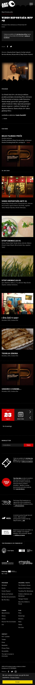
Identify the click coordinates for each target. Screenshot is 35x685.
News (19, 621)
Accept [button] (17, 682)
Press (3, 642)
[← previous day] (30, 418)
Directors (20, 619)
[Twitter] (11, 46)
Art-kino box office (22, 34)
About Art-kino (6, 613)
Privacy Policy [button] (14, 677)
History (4, 616)
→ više (23, 520)
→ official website (19, 506)
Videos (20, 624)
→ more (4, 118)
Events (3, 588)
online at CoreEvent (27, 461)
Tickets (4, 639)
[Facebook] (7, 46)
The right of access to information (8, 655)
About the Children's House (24, 603)
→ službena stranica (19, 535)
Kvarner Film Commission (9, 621)
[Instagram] (15, 671)
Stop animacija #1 (11, 240)
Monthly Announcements (8, 597)
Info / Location (6, 636)
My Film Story (5, 600)
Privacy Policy (5, 648)
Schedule (4, 585)
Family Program (6, 591)
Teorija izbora (10, 353)
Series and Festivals (7, 594)
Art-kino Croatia (11, 666)
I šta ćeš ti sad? (10, 317)
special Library (20, 489)
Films (19, 613)
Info (3, 624)
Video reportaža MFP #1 (14, 201)
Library (4, 619)
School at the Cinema (24, 588)
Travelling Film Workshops (25, 591)
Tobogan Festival (23, 599)
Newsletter (5, 645)
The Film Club (17, 478)
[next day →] (30, 412)
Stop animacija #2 (11, 280)
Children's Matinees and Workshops (25, 595)
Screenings (21, 616)
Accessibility (5, 651)
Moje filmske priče (7, 12)
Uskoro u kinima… (11, 389)
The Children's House (24, 585)
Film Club (21, 627)
